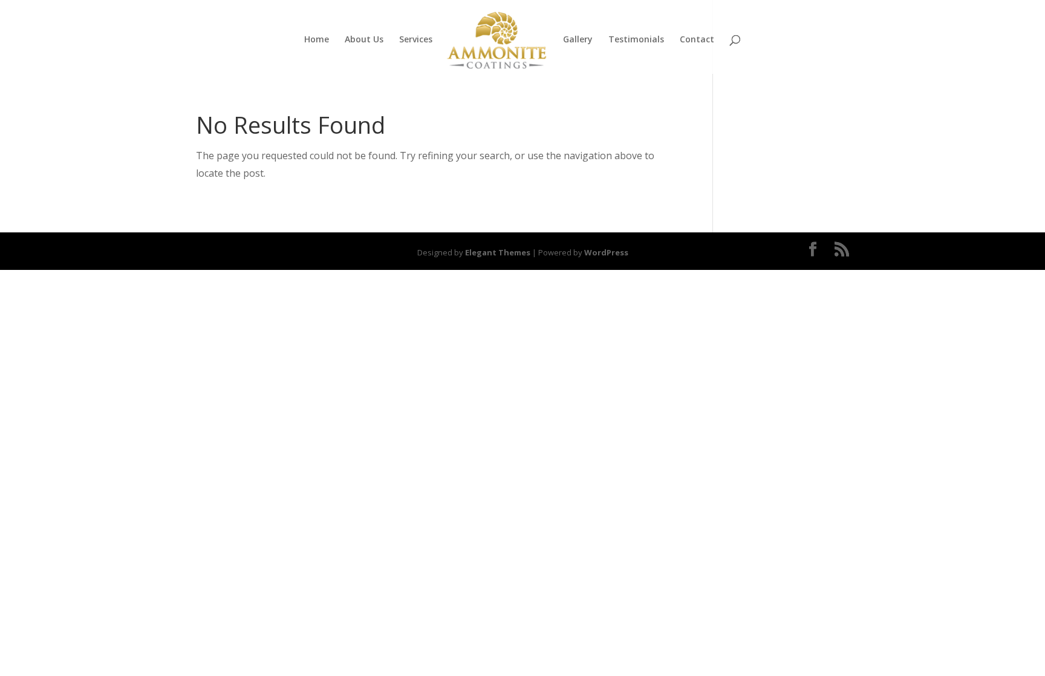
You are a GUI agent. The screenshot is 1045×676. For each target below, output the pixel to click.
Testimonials (636, 40)
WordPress (606, 252)
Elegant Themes (497, 252)
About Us (364, 40)
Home (316, 40)
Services (415, 40)
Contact (697, 40)
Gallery (578, 40)
